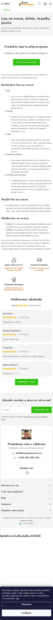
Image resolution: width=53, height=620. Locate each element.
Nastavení (26, 604)
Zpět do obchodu (26, 62)
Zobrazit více (26, 382)
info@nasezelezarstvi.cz (29, 453)
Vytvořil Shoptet (28, 523)
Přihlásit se (42, 410)
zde (17, 598)
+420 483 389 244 (28, 457)
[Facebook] (27, 472)
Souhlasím (26, 613)
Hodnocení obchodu (26, 299)
